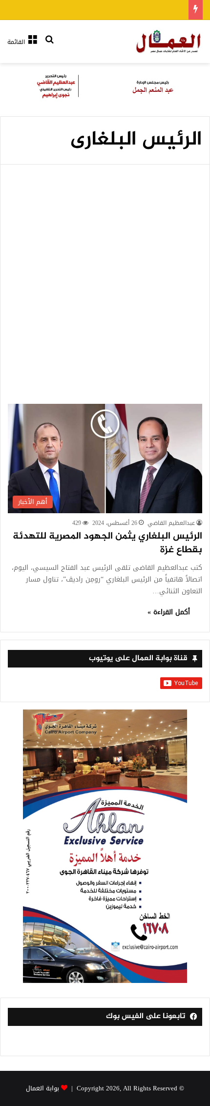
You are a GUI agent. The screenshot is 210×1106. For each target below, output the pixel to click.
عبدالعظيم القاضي (171, 523)
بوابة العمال (42, 1088)
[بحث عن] (49, 46)
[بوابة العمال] (169, 41)
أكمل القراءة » (168, 612)
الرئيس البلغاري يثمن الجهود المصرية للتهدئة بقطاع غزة (107, 543)
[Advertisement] (105, 294)
